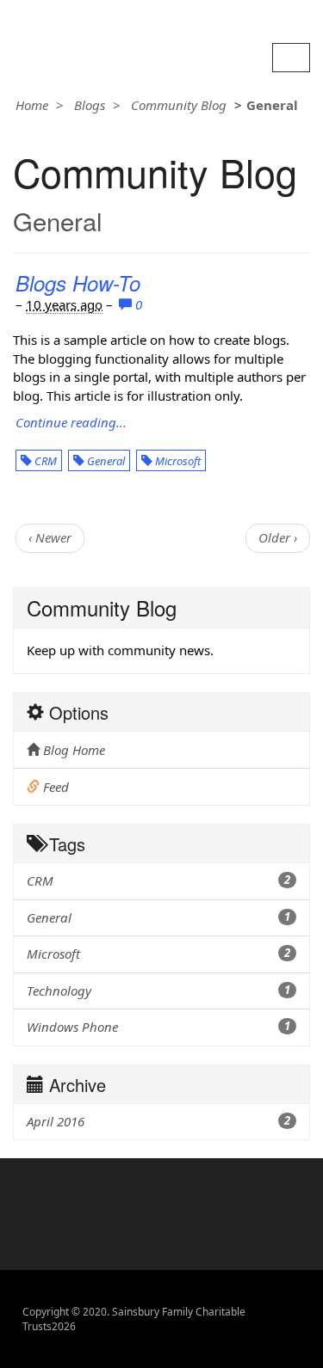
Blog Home (72, 749)
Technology (158, 990)
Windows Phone (158, 1026)
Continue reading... (71, 422)
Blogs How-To (78, 283)
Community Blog (179, 104)
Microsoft (176, 461)
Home (32, 104)
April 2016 (158, 1121)
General (104, 461)
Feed (54, 786)
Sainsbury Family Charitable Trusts (118, 19)
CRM (44, 461)
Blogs (89, 104)
